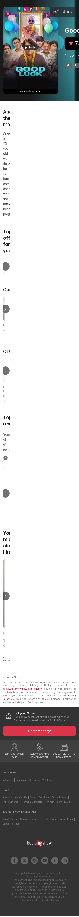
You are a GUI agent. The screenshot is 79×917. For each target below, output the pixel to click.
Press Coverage (11, 802)
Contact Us (21, 797)
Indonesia (8, 780)
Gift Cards (50, 819)
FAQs (67, 802)
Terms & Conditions (33, 802)
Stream (16, 823)
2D (68, 65)
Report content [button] (7, 659)
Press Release (59, 797)
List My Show (66, 819)
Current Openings (39, 797)
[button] (30, 47)
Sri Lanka (34, 780)
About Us (7, 797)
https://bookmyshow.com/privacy (22, 688)
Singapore (21, 780)
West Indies (48, 780)
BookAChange (10, 819)
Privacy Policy (54, 802)
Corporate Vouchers (31, 819)
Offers (6, 823)
